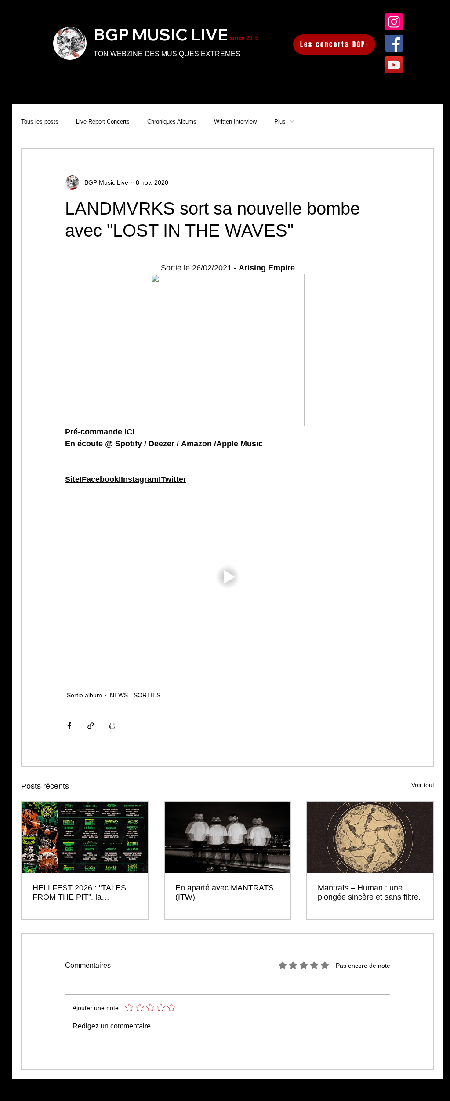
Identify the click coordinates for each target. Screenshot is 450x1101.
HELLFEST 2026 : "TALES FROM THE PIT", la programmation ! (79, 892)
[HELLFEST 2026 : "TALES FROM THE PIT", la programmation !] (85, 837)
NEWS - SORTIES (135, 695)
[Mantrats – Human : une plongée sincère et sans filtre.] (370, 837)
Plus (280, 121)
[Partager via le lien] (91, 726)
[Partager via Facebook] (69, 726)
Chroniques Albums (171, 121)
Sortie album (84, 695)
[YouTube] (394, 64)
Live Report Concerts (103, 121)
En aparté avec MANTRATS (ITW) (224, 892)
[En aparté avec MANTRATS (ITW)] (228, 837)
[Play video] (227, 576)
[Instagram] (394, 21)
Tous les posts (39, 121)
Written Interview (235, 121)
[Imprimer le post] (112, 726)
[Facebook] (394, 43)
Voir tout (422, 784)
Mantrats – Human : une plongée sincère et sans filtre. (369, 892)
